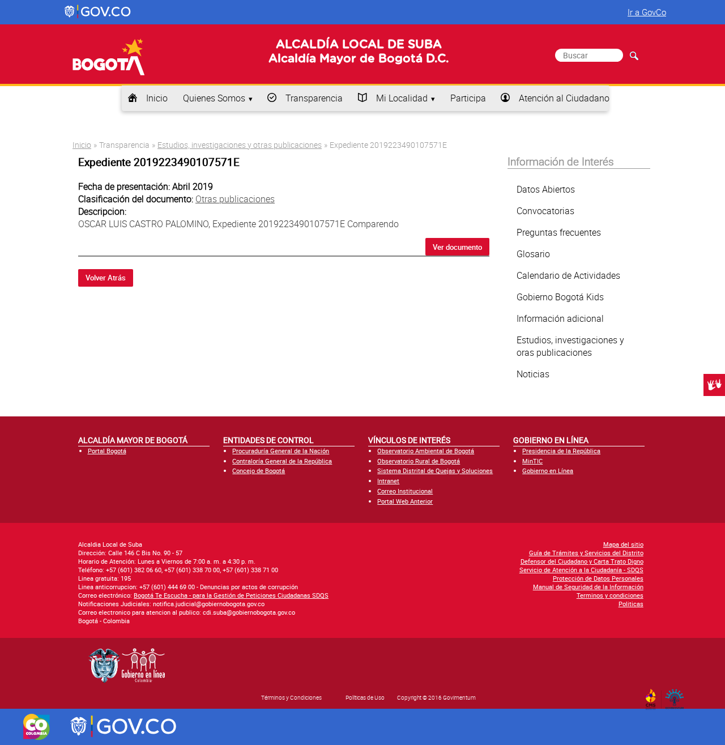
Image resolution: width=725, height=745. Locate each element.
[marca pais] (36, 726)
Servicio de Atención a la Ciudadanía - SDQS (581, 569)
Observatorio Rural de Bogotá (418, 461)
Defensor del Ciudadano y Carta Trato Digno (582, 561)
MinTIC (532, 461)
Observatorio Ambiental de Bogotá (425, 450)
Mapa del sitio (623, 544)
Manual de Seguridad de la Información (588, 586)
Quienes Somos (214, 98)
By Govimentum (677, 696)
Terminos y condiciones (610, 595)
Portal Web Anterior (405, 501)
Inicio (157, 98)
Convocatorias (545, 211)
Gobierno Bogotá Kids (560, 297)
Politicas (631, 603)
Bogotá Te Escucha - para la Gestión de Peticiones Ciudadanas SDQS (231, 595)
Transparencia (314, 98)
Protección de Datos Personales (598, 578)
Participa (468, 98)
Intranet (388, 480)
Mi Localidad (402, 98)
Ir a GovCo (647, 12)
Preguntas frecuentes (559, 232)
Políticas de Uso (365, 697)
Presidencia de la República (561, 450)
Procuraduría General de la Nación (280, 450)
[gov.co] (98, 11)
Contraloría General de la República (282, 461)
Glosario (533, 254)
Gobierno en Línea (547, 470)
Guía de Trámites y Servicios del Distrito (586, 552)
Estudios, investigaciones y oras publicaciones (570, 346)
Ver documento (457, 247)
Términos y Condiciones (291, 697)
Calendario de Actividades (568, 275)
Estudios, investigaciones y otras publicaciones (239, 144)
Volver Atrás (106, 278)
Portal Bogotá (107, 450)
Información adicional (560, 318)
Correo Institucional (405, 491)
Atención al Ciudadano (564, 98)
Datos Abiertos (546, 189)
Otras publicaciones (235, 199)
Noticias (533, 374)
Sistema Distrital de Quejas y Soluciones (435, 470)
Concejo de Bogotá (258, 470)
